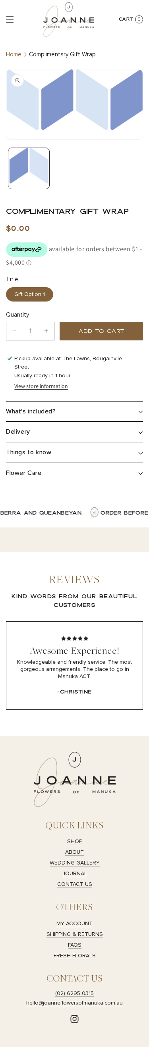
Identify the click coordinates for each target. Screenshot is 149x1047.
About (74, 852)
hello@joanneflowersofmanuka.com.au (74, 1002)
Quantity (17, 314)
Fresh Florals (75, 955)
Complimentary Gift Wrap (62, 54)
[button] (10, 19)
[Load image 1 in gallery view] (29, 168)
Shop (74, 841)
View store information (41, 386)
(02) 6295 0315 (74, 993)
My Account (74, 923)
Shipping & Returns (74, 934)
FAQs (74, 944)
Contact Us (74, 884)
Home (13, 54)
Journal (74, 873)
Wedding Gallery (75, 862)
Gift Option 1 (29, 294)
